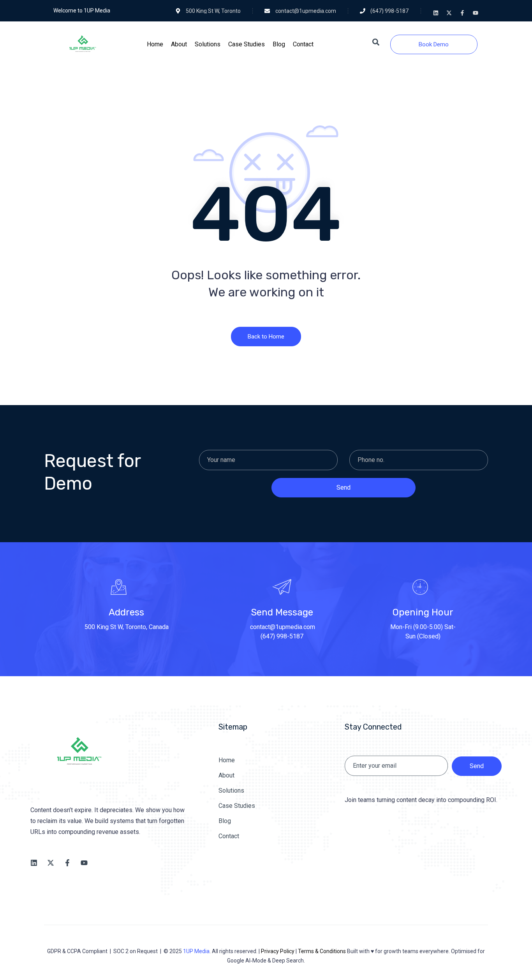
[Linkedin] (436, 13)
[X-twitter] (449, 13)
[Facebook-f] (462, 13)
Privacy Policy (277, 951)
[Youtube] (475, 13)
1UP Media (196, 951)
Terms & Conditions (322, 951)
